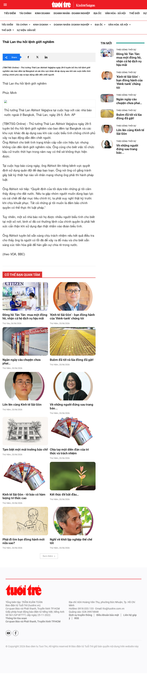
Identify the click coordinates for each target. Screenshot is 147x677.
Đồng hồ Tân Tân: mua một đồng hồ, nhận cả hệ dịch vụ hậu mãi (25, 316)
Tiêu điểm (10, 13)
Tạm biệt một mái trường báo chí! (25, 449)
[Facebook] (28, 57)
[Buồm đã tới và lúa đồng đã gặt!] (72, 341)
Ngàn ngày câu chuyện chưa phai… (22, 361)
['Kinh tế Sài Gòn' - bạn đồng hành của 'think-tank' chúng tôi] (72, 296)
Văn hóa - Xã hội (115, 13)
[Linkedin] (46, 57)
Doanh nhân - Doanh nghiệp (72, 13)
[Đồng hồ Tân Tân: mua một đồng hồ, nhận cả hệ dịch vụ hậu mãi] (25, 296)
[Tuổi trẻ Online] (23, 589)
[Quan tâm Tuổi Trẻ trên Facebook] (15, 633)
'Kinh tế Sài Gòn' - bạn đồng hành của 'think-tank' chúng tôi (72, 316)
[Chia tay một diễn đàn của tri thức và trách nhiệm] (72, 431)
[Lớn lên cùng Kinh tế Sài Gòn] (25, 386)
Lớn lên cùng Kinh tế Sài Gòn (22, 404)
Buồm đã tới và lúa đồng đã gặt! (72, 360)
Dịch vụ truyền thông (80, 615)
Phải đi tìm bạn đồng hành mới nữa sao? (23, 541)
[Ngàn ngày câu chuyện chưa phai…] (25, 341)
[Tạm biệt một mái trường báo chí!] (25, 431)
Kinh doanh (42, 13)
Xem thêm (48, 556)
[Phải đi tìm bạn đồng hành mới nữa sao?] (25, 521)
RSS (76, 618)
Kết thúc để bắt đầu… (64, 494)
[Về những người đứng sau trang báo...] (72, 386)
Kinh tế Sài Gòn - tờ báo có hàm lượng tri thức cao (24, 496)
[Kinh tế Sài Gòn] (85, 5)
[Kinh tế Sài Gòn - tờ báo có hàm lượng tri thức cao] (25, 476)
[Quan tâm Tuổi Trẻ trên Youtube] (8, 633)
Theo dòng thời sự (126, 50)
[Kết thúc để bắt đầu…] (72, 476)
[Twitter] (37, 57)
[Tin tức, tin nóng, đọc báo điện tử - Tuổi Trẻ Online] (61, 4)
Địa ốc (97, 13)
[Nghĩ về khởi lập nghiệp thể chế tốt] (72, 521)
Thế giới (134, 13)
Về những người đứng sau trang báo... (71, 406)
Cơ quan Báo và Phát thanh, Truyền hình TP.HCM (33, 621)
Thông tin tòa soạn (16, 618)
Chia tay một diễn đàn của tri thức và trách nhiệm (69, 451)
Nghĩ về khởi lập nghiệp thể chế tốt (71, 541)
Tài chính (25, 13)
